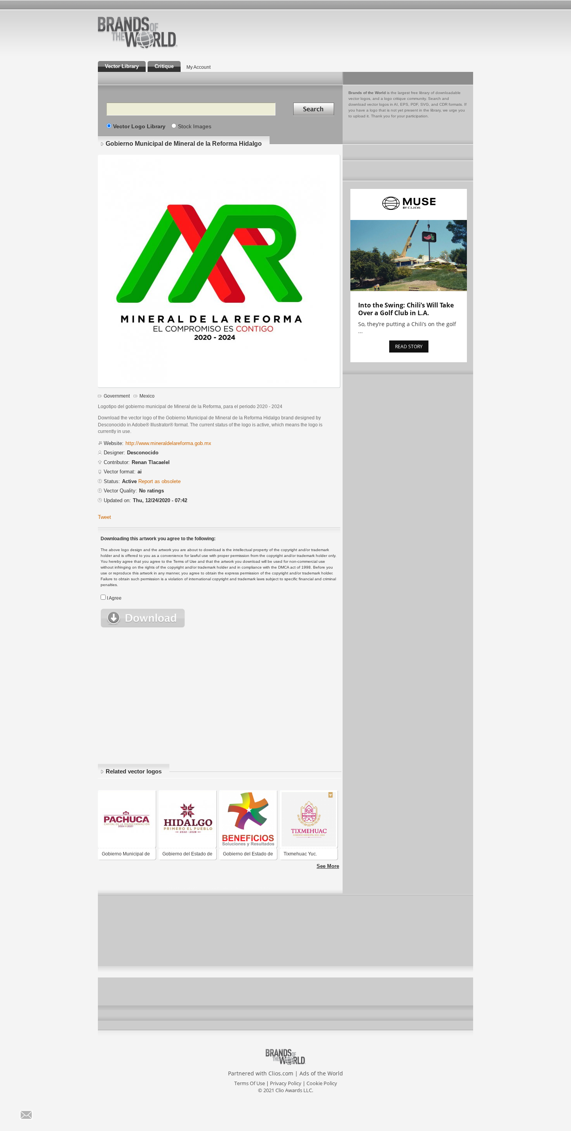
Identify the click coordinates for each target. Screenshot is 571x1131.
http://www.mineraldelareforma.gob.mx (168, 443)
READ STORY (409, 346)
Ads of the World (321, 1073)
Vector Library (122, 66)
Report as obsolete (159, 481)
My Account (198, 67)
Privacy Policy (285, 1083)
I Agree (114, 598)
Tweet (104, 517)
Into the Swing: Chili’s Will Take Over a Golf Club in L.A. (406, 309)
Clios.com (280, 1073)
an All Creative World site (163, 48)
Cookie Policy (321, 1083)
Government (117, 396)
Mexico (147, 396)
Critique (164, 66)
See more (328, 866)
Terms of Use (249, 1083)
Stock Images (194, 126)
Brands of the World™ (138, 32)
